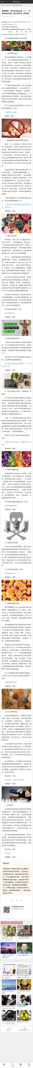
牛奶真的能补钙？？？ (12, 573)
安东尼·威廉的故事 (23, 955)
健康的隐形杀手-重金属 (23, 1021)
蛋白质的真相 (9, 313)
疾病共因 (8, 5)
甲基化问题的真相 (21, 1006)
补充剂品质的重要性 (23, 938)
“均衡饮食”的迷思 (10, 112)
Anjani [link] (10, 32)
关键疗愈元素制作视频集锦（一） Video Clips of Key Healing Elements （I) (9, 1023)
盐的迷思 (8, 853)
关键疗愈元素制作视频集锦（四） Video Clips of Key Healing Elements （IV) (9, 1008)
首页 (3, 5)
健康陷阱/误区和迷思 (17, 5)
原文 (25, 34)
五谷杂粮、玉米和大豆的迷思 (15, 780)
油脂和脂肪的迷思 (11, 682)
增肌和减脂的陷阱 (11, 506)
